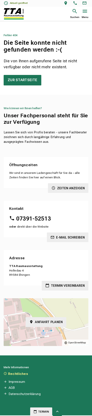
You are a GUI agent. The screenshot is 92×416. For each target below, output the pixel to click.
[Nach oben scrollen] (57, 411)
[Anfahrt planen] (67, 3)
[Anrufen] (76, 3)
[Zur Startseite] (14, 14)
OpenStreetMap (77, 342)
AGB (12, 388)
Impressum (17, 382)
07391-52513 (33, 218)
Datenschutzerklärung (25, 394)
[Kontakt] (85, 3)
